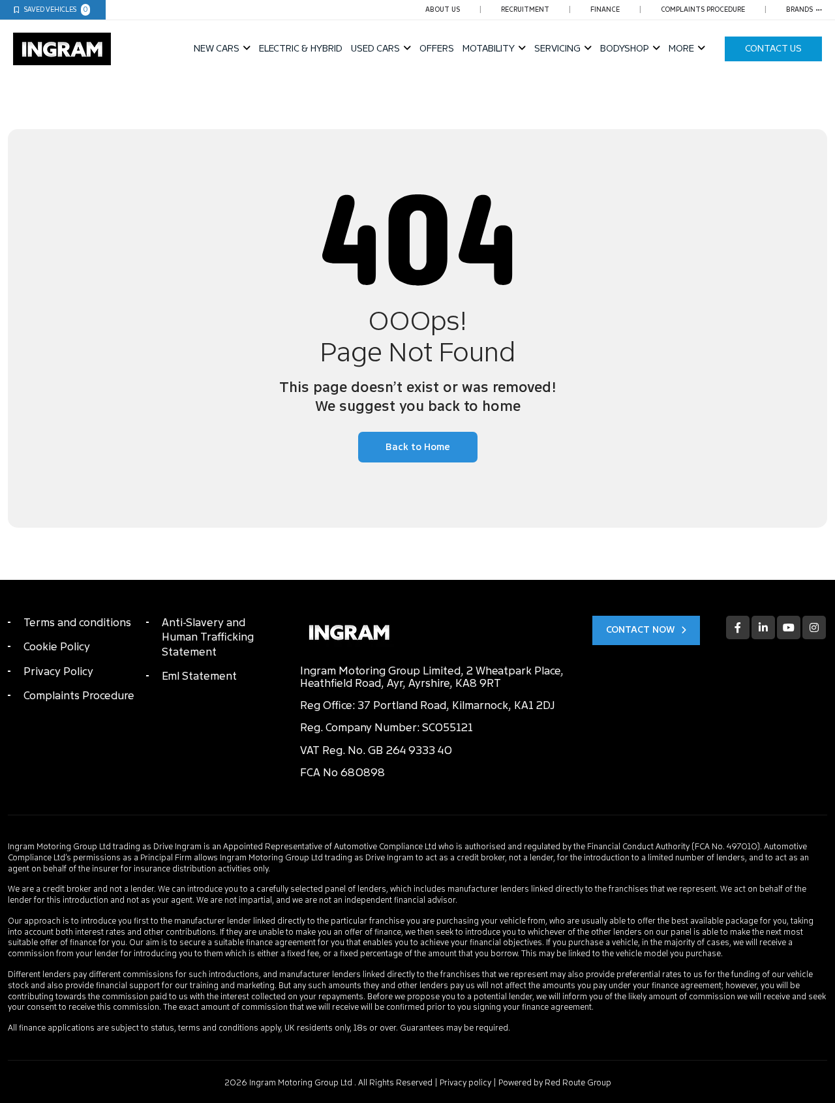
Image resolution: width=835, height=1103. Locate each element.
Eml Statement (199, 676)
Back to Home (418, 447)
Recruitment (525, 9)
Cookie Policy (56, 647)
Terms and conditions (77, 622)
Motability (489, 48)
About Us (442, 9)
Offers (436, 48)
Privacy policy (465, 1082)
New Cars (216, 48)
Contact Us (773, 48)
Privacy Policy (58, 671)
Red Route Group (578, 1082)
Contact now (640, 629)
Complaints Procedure (703, 9)
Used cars (375, 48)
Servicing (557, 48)
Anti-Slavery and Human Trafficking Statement (208, 637)
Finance (605, 9)
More (681, 48)
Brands (799, 9)
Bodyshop (624, 48)
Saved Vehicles (56, 9)
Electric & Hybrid (300, 48)
